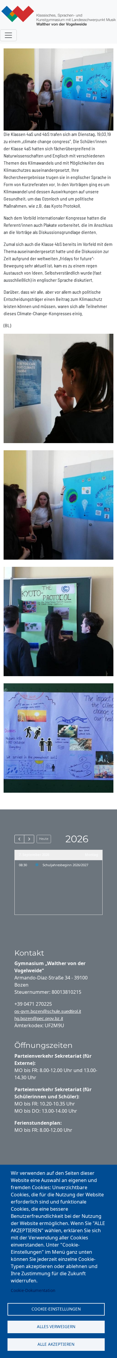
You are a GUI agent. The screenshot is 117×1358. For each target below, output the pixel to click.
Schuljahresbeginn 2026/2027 (65, 865)
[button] (58, 388)
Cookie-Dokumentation (33, 1290)
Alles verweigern (56, 1326)
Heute (43, 838)
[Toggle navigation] (8, 35)
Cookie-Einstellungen (56, 1309)
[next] (29, 839)
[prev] (19, 839)
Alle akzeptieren (56, 1344)
